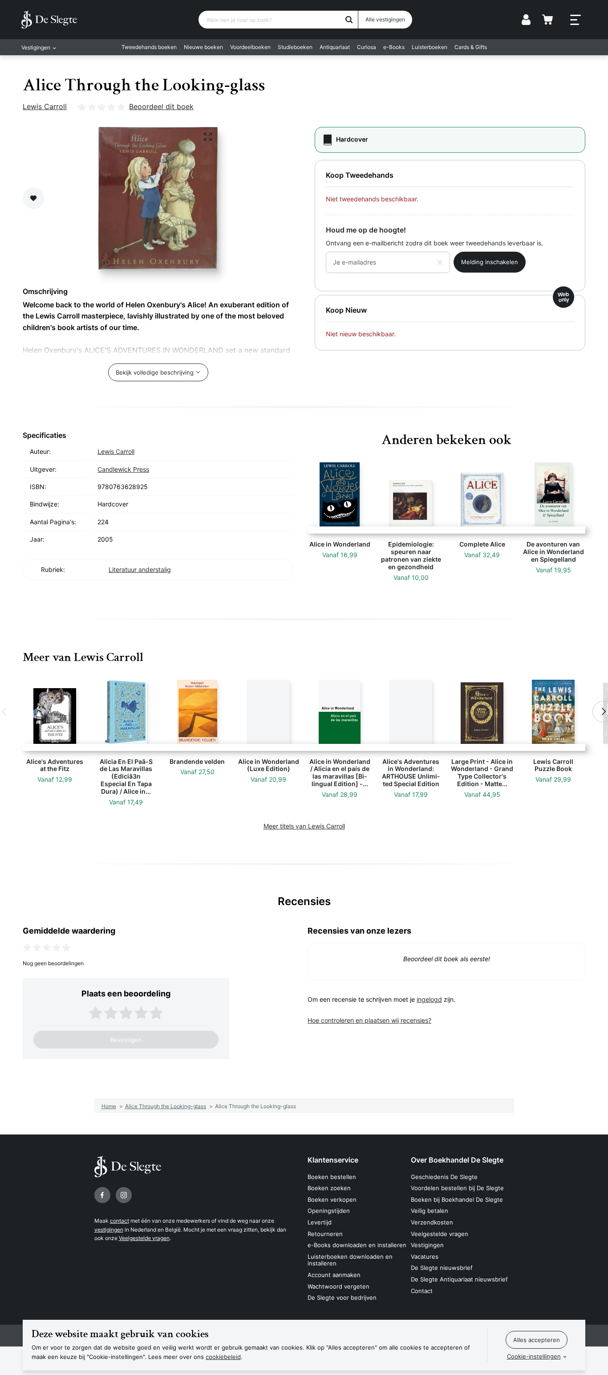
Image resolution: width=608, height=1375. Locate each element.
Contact (422, 1290)
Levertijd (320, 1222)
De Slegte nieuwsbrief (442, 1267)
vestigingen (108, 1229)
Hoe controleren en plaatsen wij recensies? (369, 1020)
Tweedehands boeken (149, 47)
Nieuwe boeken (203, 47)
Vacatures (424, 1256)
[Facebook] (102, 1195)
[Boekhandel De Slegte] (49, 20)
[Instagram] (123, 1195)
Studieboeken (295, 47)
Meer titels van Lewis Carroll (304, 826)
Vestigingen (427, 1245)
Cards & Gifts (470, 47)
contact (119, 1220)
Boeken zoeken (329, 1187)
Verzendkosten (432, 1222)
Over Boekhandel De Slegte (457, 1159)
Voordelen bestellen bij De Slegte (457, 1187)
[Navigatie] (575, 20)
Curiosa (366, 47)
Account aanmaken (334, 1274)
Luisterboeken (429, 47)
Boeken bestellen (332, 1176)
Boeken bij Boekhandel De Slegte (457, 1199)
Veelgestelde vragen (144, 1238)
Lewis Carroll (45, 106)
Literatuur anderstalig (140, 569)
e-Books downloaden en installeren (357, 1245)
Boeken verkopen (332, 1199)
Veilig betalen (429, 1210)
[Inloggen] (526, 19)
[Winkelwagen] (547, 19)
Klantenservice (333, 1159)
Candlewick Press (123, 469)
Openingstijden (329, 1210)
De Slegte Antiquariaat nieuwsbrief (459, 1279)
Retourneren (325, 1233)
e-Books (394, 47)
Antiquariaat (335, 47)
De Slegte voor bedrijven (342, 1297)
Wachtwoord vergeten (338, 1286)
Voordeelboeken (250, 47)
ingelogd (429, 999)
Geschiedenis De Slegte (444, 1176)
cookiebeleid (223, 1356)
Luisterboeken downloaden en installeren (350, 1260)
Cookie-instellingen (534, 1356)
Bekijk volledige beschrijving (155, 372)
